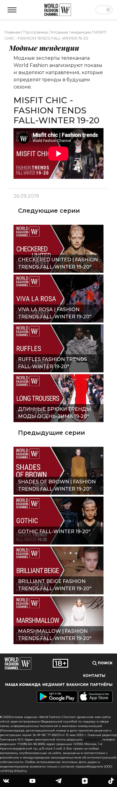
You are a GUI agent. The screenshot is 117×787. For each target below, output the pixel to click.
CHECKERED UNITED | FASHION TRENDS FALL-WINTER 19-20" (58, 263)
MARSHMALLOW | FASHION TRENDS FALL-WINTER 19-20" (55, 634)
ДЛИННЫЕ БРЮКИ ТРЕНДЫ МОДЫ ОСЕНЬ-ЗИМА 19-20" (54, 412)
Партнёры (101, 685)
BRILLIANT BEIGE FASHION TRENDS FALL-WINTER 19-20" (55, 584)
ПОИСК (104, 663)
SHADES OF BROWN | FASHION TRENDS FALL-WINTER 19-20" (57, 485)
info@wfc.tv (92, 739)
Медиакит (53, 685)
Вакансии (77, 685)
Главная (12, 32)
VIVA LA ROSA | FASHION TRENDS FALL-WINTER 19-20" (55, 313)
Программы (35, 32)
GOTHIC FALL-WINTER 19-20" (54, 531)
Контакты (94, 676)
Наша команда (23, 685)
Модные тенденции (71, 32)
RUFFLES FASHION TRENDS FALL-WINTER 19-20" (52, 362)
